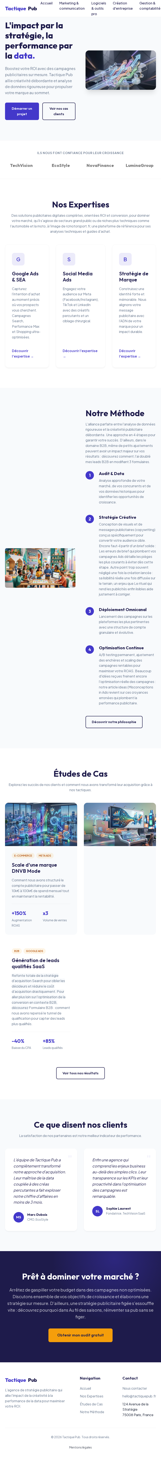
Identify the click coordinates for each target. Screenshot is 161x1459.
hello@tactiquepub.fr (139, 1396)
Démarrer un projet (22, 111)
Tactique (21, 8)
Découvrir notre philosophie (114, 722)
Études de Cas (91, 1404)
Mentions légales (80, 1447)
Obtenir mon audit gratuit (80, 1335)
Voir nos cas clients (58, 111)
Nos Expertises (91, 1396)
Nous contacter (134, 1388)
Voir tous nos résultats (80, 1073)
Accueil (85, 1388)
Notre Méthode (92, 1412)
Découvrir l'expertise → (23, 353)
